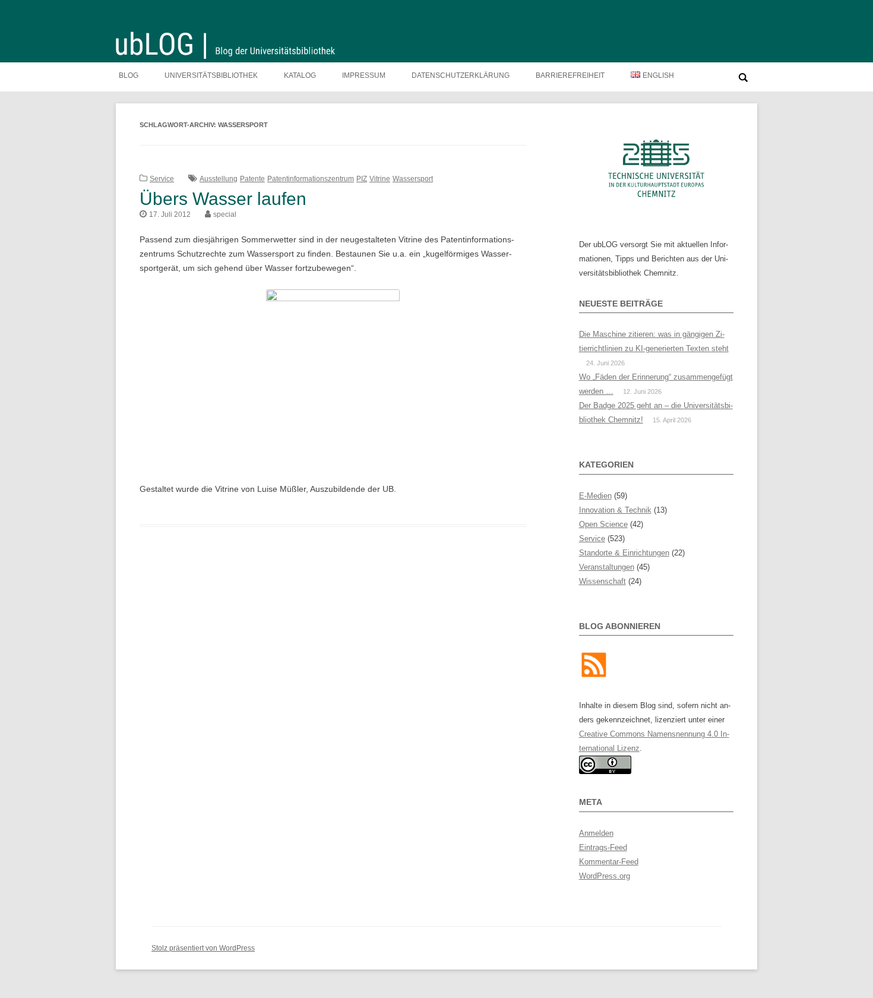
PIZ (361, 179)
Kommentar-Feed (608, 861)
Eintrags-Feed (603, 847)
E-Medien (595, 495)
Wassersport (413, 179)
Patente (252, 179)
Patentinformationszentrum (310, 179)
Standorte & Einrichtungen (624, 552)
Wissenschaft (602, 581)
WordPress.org (604, 875)
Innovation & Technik (615, 510)
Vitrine (379, 179)
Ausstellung (219, 179)
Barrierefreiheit (570, 75)
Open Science (603, 524)
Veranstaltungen (606, 567)
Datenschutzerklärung (461, 75)
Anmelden (596, 833)
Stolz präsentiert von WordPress (203, 948)
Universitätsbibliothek (211, 75)
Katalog (300, 75)
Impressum (363, 75)
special (224, 214)
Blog (128, 75)
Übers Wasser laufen (223, 199)
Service (162, 179)
